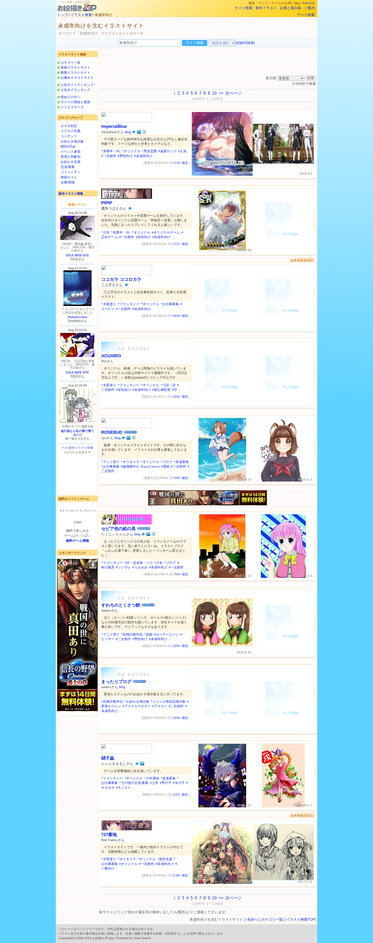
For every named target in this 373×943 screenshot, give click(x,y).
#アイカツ (159, 706)
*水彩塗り (108, 304)
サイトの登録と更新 (75, 102)
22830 (176, 718)
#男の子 (166, 783)
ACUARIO (111, 355)
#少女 (154, 783)
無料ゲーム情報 (77, 541)
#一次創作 (126, 237)
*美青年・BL (111, 151)
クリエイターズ (72, 107)
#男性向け (125, 156)
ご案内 (309, 8)
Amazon (308, 3)
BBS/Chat (68, 146)
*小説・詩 (168, 385)
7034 (177, 574)
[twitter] (133, 132)
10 (214, 93)
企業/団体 (68, 182)
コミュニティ (70, 172)
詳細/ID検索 (245, 43)
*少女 (105, 232)
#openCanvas (150, 466)
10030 (176, 316)
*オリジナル (131, 151)
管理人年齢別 (70, 157)
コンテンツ (69, 136)
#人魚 (182, 151)
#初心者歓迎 (161, 390)
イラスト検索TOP (300, 919)
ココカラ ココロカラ (121, 279)
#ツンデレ (123, 567)
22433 (176, 794)
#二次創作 (108, 156)
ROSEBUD (111, 432)
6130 (177, 163)
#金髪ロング (167, 151)
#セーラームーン (166, 634)
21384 (176, 875)
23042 (176, 396)
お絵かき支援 (70, 162)
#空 (174, 390)
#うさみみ (139, 567)
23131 (176, 244)
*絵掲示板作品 (132, 634)
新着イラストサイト (75, 72)
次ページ (233, 93)
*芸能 (148, 634)
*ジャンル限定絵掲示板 (168, 701)
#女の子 (179, 783)
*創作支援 (164, 859)
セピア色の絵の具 (118, 528)
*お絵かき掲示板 (136, 701)
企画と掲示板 (290, 8)
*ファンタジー (128, 304)
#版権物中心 (130, 466)
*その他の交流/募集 (133, 783)
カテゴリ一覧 (70, 63)
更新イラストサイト (75, 67)
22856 (176, 646)
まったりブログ (116, 681)
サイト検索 (243, 8)
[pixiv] (139, 132)
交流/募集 (68, 167)
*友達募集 (181, 462)
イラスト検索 (81, 15)
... (155, 156)
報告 (185, 163)
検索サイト (69, 177)
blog (128, 132)
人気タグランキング (75, 90)
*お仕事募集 (170, 304)
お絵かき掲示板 (72, 141)
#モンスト (123, 788)
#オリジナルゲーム (166, 232)
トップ (62, 15)
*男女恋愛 (149, 151)
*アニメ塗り (110, 462)
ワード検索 (306, 15)
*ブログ (166, 462)
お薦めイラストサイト (77, 78)
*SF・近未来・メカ (138, 563)
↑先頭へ (251, 919)
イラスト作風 (70, 131)
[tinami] (144, 132)
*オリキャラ (130, 462)
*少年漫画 (151, 778)
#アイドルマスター (137, 706)
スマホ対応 (69, 126)
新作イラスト (266, 8)
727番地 (109, 834)
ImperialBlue (114, 126)
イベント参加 (70, 151)
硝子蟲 (107, 758)
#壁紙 (165, 466)
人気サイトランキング (77, 85)
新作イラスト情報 (71, 193)
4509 (177, 478)
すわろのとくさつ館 (120, 605)
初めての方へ (70, 97)
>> (221, 93)
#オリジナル (128, 864)
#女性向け (143, 237)
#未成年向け (143, 156)
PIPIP (106, 202)
